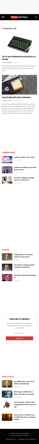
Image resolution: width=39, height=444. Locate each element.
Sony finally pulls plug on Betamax (16, 97)
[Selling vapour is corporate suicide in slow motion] (7, 256)
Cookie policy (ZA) (10, 439)
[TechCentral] (19, 17)
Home (3, 22)
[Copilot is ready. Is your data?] (7, 159)
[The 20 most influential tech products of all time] (19, 44)
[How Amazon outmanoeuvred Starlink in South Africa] (7, 267)
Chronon (26, 435)
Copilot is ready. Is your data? (24, 157)
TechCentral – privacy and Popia (26, 439)
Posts (7, 22)
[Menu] (3, 17)
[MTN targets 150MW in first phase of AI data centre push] (7, 394)
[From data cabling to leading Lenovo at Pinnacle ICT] (7, 180)
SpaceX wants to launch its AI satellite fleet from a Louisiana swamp (25, 417)
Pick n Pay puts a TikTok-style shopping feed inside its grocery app (25, 404)
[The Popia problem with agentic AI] (7, 277)
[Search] (36, 17)
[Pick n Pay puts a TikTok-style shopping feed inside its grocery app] (7, 404)
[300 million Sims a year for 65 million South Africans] (7, 383)
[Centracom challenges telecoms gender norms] (7, 169)
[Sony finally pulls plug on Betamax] (19, 85)
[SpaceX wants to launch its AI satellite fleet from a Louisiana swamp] (7, 417)
